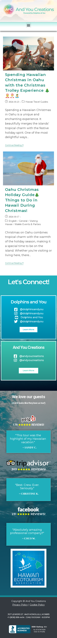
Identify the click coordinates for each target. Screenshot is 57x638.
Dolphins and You (28, 301)
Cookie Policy (37, 604)
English (13, 221)
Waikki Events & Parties (28, 224)
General (23, 221)
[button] (28, 25)
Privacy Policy (20, 604)
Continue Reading (14, 145)
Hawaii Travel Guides (36, 101)
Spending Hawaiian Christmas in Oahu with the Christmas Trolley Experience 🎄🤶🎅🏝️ (27, 85)
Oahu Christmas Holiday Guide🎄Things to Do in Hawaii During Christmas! (22, 200)
